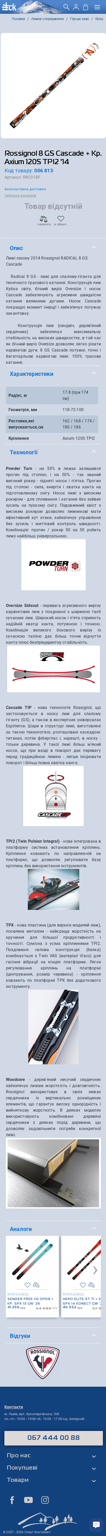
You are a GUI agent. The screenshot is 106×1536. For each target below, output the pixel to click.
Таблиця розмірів (20, 195)
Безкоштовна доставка (25, 189)
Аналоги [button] (21, 1229)
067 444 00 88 (54, 1438)
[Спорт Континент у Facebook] (12, 1500)
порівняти (43, 224)
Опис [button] (16, 248)
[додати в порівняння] (36, 1285)
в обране (60, 224)
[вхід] (76, 8)
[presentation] (95, 1268)
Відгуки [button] (20, 1335)
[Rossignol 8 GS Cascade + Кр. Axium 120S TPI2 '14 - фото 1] (53, 85)
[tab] (53, 248)
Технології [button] (24, 452)
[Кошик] (85, 8)
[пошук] (66, 8)
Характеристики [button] (31, 373)
